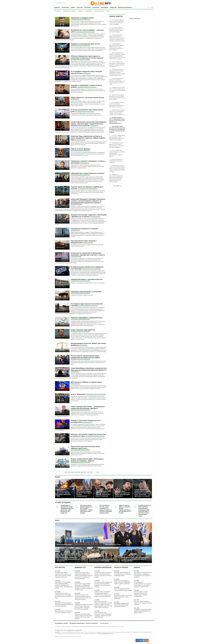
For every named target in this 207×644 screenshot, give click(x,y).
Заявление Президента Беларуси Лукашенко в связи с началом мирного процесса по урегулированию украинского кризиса (88, 201)
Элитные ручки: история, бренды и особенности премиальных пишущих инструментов (141, 594)
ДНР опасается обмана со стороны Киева (86, 382)
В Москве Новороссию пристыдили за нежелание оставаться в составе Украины (87, 57)
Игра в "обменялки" (78, 394)
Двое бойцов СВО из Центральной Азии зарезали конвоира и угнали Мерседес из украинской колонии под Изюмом (117, 129)
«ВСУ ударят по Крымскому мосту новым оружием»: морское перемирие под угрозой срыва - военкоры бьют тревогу (64, 585)
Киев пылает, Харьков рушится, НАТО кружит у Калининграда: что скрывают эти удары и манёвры (116, 145)
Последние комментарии (77, 623)
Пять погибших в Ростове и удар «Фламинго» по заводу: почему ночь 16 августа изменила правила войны (105, 509)
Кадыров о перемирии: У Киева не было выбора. (86, 86)
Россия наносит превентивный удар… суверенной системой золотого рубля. (85, 357)
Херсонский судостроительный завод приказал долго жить (85, 447)
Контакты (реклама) (92, 623)
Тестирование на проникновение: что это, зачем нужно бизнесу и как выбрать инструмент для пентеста (142, 584)
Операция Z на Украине (69, 11)
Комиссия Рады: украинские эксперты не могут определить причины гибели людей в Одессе (88, 138)
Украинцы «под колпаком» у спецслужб (86, 292)
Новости (57, 7)
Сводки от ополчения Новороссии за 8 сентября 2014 (85, 421)
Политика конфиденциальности (105, 633)
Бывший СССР (89, 11)
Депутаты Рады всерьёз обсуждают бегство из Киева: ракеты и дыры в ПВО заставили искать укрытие (117, 97)
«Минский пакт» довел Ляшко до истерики (87, 173)
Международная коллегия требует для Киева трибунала (88, 344)
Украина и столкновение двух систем (85, 44)
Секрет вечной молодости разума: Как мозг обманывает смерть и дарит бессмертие (122, 582)
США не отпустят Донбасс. (81, 149)
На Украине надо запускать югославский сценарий (87, 305)
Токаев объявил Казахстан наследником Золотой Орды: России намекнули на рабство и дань (64, 595)
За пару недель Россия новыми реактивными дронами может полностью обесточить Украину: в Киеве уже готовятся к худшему (117, 168)
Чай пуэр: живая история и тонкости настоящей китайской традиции (143, 603)
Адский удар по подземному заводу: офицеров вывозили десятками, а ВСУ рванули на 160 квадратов (67, 509)
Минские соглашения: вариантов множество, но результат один (88, 435)
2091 (66, 472)
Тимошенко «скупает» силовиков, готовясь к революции (88, 162)
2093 (72, 472)
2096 (82, 472)
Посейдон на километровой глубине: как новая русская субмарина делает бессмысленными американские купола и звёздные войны (116, 178)
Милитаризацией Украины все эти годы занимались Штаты (63, 611)
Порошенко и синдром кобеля (82, 18)
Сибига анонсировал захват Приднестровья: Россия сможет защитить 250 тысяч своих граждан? (83, 616)
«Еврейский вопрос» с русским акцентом (86, 279)
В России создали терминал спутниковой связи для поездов (123, 589)
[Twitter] (143, 640)
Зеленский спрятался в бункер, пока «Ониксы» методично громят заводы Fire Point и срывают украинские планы (117, 81)
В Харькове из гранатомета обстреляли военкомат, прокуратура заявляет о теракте (88, 254)
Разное (108, 11)
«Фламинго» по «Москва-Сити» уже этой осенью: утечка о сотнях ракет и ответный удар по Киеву (117, 89)
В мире (73, 7)
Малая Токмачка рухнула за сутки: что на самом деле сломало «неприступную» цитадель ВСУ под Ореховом (117, 112)
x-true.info (57, 632)
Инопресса (81, 11)
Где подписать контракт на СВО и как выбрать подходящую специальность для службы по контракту (116, 104)
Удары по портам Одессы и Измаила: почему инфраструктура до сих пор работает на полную (125, 509)
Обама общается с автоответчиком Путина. (87, 97)
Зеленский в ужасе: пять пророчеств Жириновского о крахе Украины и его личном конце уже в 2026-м (83, 597)
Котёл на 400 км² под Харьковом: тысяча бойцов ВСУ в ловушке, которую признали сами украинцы (117, 64)
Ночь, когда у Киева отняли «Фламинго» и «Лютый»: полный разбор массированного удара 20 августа (117, 153)
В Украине (87, 7)
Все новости (117, 186)
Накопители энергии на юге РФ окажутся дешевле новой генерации (123, 597)
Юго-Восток (58, 11)
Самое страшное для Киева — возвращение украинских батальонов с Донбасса (88, 407)
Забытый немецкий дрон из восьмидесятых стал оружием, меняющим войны (122, 574)
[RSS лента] (147, 640)
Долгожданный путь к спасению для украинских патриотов (116, 161)
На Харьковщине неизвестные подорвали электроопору (87, 268)
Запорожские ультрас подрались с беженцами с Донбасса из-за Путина (89, 216)
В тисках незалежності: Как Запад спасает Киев (87, 110)
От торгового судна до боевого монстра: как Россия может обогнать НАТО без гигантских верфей (116, 22)
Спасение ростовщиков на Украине (84, 229)
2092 (69, 472)
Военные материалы (125, 7)
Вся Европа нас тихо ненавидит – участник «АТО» (87, 31)
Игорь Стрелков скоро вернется (83, 330)
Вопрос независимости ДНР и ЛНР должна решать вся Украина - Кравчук (87, 460)
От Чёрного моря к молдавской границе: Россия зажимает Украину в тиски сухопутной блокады (116, 30)
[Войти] (152, 7)
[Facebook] (137, 640)
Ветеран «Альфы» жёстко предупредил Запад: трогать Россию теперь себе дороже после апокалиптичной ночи (117, 120)
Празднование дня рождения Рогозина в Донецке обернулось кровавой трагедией (64, 604)
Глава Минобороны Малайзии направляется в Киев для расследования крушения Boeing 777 (89, 369)
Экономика (104, 7)
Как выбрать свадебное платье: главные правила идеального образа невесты (143, 611)
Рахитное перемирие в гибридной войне (87, 318)
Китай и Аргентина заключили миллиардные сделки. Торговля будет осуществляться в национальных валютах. (88, 123)
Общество (113, 7)
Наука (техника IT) (99, 11)
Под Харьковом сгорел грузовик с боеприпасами (84, 242)
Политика (96, 7)
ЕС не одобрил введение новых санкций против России (86, 72)
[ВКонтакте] (140, 640)
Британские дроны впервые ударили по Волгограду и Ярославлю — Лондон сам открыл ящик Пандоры (86, 509)
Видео (57, 477)
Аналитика (65, 7)
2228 (97, 472)
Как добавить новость (61, 623)
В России (80, 7)
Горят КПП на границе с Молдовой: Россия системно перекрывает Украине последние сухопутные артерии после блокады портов (117, 72)
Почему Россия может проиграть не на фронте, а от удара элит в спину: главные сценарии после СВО (63, 575)
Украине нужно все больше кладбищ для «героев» (87, 188)
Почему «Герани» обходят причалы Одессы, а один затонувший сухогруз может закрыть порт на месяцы (117, 137)
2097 (85, 472)
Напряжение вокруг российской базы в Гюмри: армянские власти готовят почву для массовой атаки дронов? (84, 607)
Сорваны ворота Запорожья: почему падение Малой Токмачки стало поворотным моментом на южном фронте (116, 46)
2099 (91, 472)
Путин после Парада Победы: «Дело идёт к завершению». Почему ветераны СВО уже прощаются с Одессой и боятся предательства (83, 586)
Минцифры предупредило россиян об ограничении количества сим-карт (121, 605)
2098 (88, 472)
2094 (75, 472)
